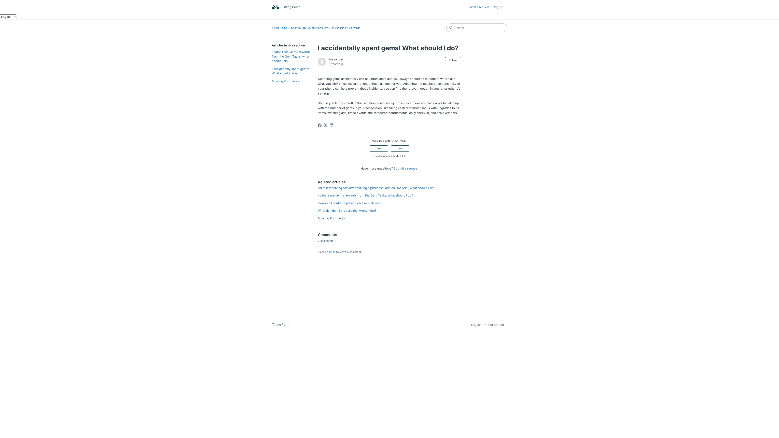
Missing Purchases (285, 81)
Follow (453, 60)
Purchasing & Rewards (346, 27)
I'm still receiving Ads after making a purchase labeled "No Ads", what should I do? (376, 188)
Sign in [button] (498, 7)
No (400, 148)
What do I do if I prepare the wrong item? (347, 211)
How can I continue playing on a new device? (350, 203)
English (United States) (488, 324)
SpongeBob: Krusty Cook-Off (309, 27)
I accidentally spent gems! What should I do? (290, 71)
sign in (331, 251)
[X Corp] (325, 125)
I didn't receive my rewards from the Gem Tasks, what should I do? (291, 56)
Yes (379, 148)
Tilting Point (279, 27)
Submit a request (478, 7)
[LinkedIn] (331, 125)
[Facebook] (320, 125)
